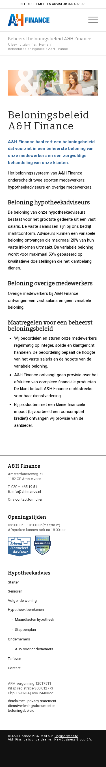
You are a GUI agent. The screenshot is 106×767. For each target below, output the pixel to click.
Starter (13, 582)
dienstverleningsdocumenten (31, 706)
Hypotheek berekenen (26, 609)
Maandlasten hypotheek (34, 619)
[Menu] (90, 20)
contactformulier (28, 499)
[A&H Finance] (44, 20)
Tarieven (14, 659)
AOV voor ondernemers (34, 649)
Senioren (15, 591)
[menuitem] (90, 20)
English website (66, 736)
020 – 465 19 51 (24, 487)
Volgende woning (22, 600)
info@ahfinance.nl (26, 491)
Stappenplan (25, 629)
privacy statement (41, 701)
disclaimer (16, 701)
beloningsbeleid (21, 710)
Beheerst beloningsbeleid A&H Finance (49, 38)
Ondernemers (19, 639)
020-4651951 (77, 4)
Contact (14, 668)
